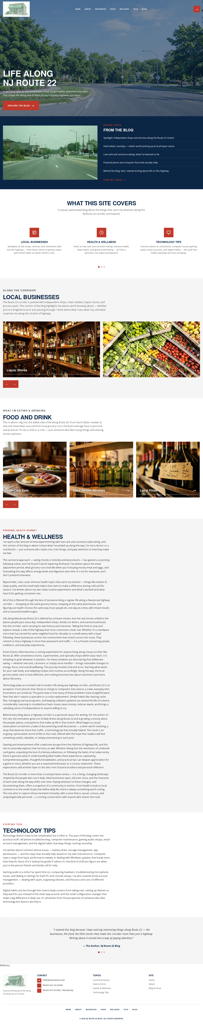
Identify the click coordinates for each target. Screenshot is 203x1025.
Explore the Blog (21, 105)
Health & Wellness (102, 988)
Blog (144, 9)
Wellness (124, 9)
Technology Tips (101, 992)
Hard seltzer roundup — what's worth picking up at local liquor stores (138, 146)
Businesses (100, 9)
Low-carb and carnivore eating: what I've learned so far (131, 154)
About (88, 9)
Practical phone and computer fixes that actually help (130, 162)
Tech (135, 9)
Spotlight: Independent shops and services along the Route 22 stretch (138, 137)
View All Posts (114, 179)
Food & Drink (99, 984)
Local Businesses (101, 980)
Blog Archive (155, 988)
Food (113, 9)
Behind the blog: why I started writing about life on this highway (136, 170)
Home (78, 9)
